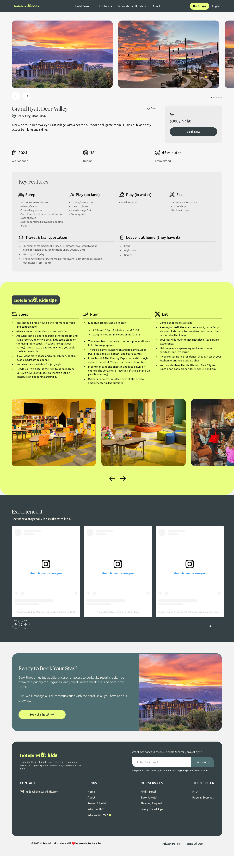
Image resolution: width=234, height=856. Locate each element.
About (156, 6)
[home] (27, 6)
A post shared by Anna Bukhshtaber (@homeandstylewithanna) (192, 612)
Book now (199, 6)
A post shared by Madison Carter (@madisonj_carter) (46, 612)
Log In (216, 6)
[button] (105, 6)
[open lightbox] (62, 54)
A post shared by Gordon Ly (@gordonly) (118, 612)
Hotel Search (83, 6)
